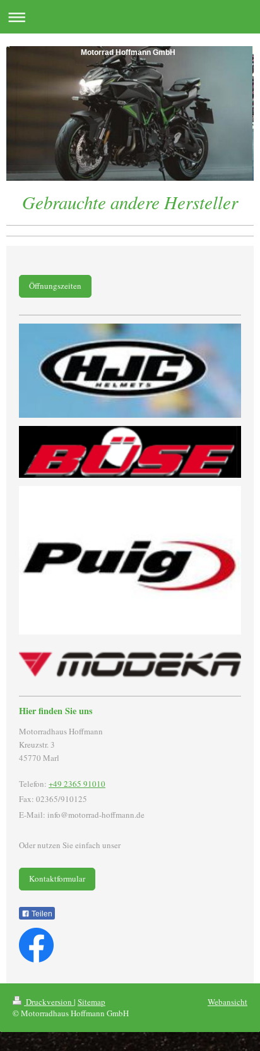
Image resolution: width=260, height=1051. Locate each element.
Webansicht (227, 1001)
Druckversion (49, 1001)
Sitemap (91, 1001)
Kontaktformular (57, 878)
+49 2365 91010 (77, 783)
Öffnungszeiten (55, 285)
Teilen (41, 913)
